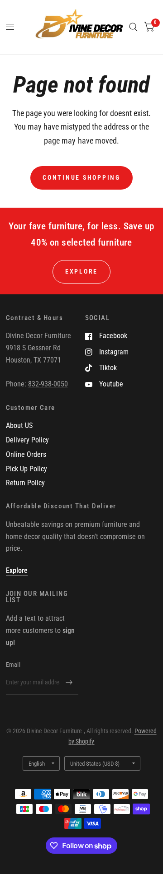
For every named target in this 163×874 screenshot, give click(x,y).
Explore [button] (81, 271)
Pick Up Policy (26, 469)
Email (13, 664)
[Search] (133, 27)
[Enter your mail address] (69, 682)
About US (19, 425)
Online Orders (26, 454)
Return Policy (25, 483)
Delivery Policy (27, 440)
